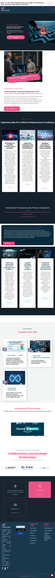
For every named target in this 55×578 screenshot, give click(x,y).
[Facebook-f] (2, 567)
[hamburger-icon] (53, 10)
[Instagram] (2, 569)
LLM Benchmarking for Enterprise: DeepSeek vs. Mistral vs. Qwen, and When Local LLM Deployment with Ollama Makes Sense (14, 361)
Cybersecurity (37, 357)
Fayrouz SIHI (11, 355)
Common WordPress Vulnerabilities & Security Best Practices (38, 362)
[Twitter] (7, 567)
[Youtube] (5, 569)
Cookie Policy (33, 540)
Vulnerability (46, 357)
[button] (2, 32)
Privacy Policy (33, 538)
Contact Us (9, 243)
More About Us (10, 109)
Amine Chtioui (12, 388)
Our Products (33, 528)
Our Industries (33, 530)
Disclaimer (32, 543)
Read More (9, 187)
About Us (32, 533)
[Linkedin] (5, 567)
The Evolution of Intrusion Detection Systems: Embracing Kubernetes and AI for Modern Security (14, 395)
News (21, 355)
